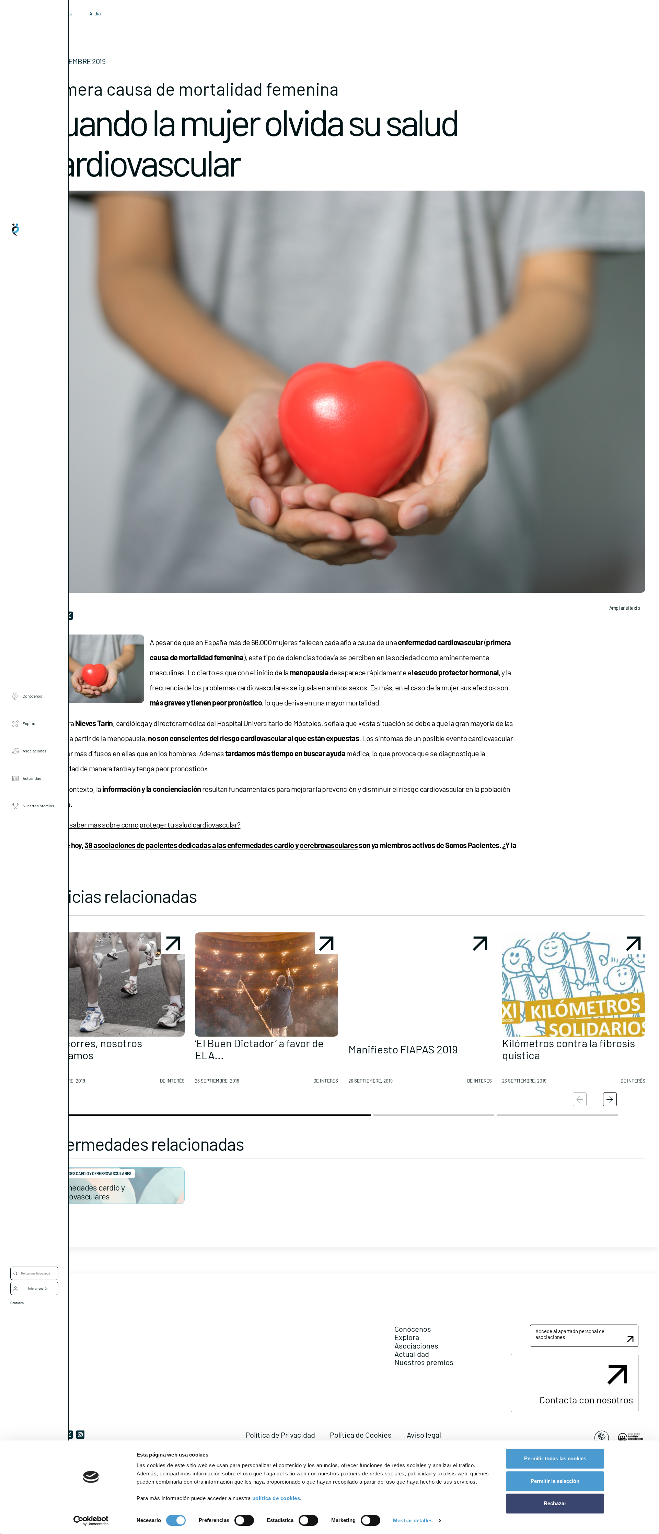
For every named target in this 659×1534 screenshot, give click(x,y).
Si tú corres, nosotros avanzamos (91, 1048)
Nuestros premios (38, 806)
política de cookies (276, 1498)
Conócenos (32, 696)
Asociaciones (34, 751)
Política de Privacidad (280, 1434)
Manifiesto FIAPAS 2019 (403, 1048)
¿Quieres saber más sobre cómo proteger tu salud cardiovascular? (140, 824)
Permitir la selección (555, 1481)
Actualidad (32, 778)
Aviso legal (424, 1434)
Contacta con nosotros (586, 1399)
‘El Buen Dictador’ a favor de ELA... (259, 1048)
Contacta (17, 1303)
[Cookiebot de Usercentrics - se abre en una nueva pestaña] (91, 1520)
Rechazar (555, 1503)
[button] (113, 1010)
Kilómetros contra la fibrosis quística (568, 1048)
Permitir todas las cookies (555, 1458)
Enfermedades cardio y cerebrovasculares (86, 1191)
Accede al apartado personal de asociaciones (569, 1334)
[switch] (244, 1520)
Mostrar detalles (412, 1520)
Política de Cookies (361, 1434)
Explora (29, 723)
